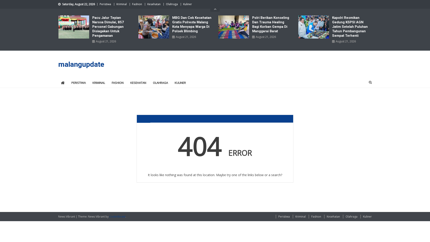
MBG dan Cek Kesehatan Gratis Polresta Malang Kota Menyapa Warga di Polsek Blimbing (191, 24)
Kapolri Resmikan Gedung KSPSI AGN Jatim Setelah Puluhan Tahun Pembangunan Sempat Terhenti (350, 27)
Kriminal (121, 4)
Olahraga (172, 4)
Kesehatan (154, 4)
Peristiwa (105, 4)
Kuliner (187, 4)
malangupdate (81, 64)
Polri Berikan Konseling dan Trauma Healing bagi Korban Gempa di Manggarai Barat (270, 24)
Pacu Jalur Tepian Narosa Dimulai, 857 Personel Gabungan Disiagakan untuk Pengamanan (108, 27)
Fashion (137, 4)
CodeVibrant (117, 216)
